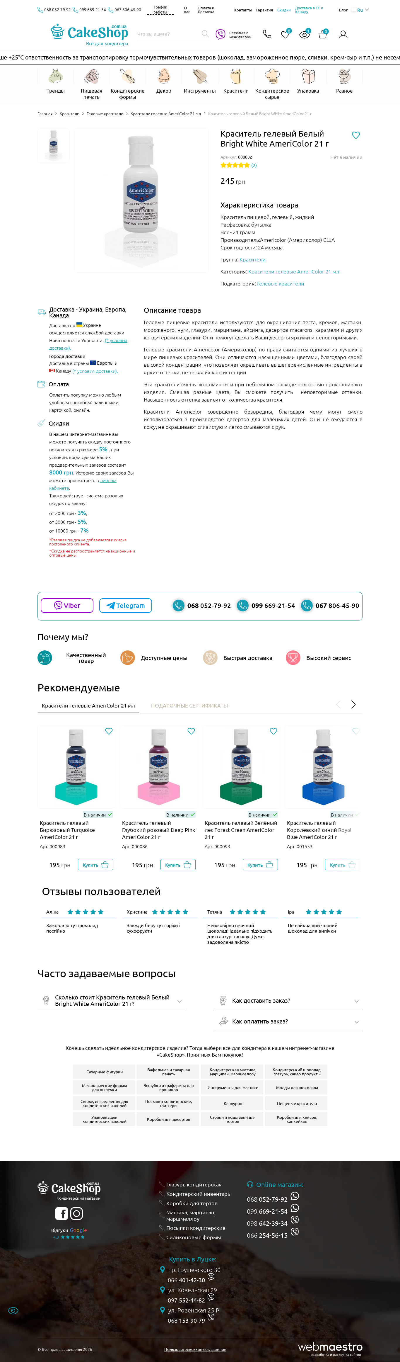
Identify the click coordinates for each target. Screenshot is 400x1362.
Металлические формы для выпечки (104, 1087)
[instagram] (76, 1213)
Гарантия (264, 10)
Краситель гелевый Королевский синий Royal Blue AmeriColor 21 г (319, 829)
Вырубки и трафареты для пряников (168, 1087)
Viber (72, 605)
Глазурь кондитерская (194, 1184)
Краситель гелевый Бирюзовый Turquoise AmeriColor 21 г (67, 829)
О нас (187, 9)
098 (267, 1223)
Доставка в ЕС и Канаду (309, 9)
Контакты (243, 10)
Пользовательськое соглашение (195, 1349)
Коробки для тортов (192, 1203)
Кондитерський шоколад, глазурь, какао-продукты (297, 1071)
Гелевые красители (105, 113)
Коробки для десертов (168, 1119)
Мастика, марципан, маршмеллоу (191, 1215)
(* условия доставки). (95, 370)
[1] (302, 35)
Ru (360, 9)
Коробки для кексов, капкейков (297, 1119)
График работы (160, 9)
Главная (44, 113)
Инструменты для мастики (233, 1087)
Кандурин (233, 1103)
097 (186, 1300)
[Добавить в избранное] (109, 732)
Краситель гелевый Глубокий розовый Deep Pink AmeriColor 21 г (158, 829)
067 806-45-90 (127, 9)
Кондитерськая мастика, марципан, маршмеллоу (233, 1071)
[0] (282, 35)
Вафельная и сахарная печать (168, 1071)
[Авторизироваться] (343, 34)
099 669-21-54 (92, 9)
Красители (69, 113)
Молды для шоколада (297, 1087)
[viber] (294, 1220)
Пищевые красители (297, 1103)
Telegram (130, 605)
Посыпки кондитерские (195, 1228)
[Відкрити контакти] (267, 34)
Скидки (284, 10)
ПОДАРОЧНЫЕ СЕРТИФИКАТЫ (189, 705)
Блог (343, 10)
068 (267, 1199)
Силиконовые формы (193, 1237)
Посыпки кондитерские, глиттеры (168, 1103)
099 (267, 1211)
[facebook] (61, 1213)
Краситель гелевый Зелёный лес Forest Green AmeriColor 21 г (241, 829)
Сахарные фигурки (104, 1071)
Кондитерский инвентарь (198, 1194)
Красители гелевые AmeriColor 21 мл (166, 113)
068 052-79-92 (57, 9)
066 (267, 1235)
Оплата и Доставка (206, 9)
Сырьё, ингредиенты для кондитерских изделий (104, 1103)
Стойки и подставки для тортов (233, 1119)
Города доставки (67, 356)
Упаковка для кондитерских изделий (105, 1119)
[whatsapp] (294, 1196)
